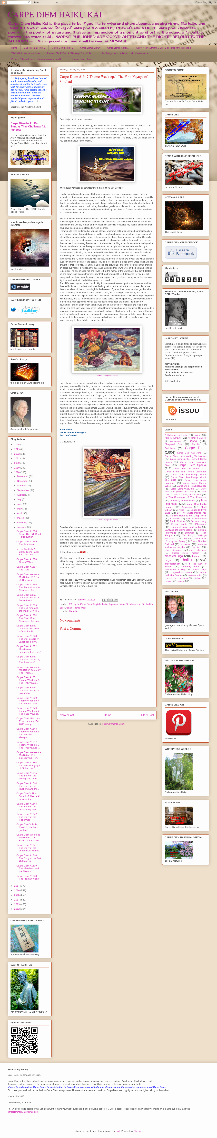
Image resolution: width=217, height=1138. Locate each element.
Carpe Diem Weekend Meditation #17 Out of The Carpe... (28, 577)
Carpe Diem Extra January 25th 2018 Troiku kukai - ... (27, 597)
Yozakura (186, 544)
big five (196, 547)
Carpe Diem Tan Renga (186, 468)
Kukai (181, 510)
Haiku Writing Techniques (187, 494)
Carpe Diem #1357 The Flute (26, 568)
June (20, 504)
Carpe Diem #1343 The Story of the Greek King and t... (27, 806)
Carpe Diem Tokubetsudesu (191, 485)
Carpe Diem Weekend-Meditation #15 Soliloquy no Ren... (28, 755)
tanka (69, 607)
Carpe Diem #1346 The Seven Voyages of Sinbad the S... (28, 765)
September (23, 490)
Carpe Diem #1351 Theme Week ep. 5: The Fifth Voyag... (28, 680)
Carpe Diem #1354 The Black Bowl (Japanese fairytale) (28, 618)
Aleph (198, 435)
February (22, 522)
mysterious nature (182, 572)
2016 (17, 890)
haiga (168, 560)
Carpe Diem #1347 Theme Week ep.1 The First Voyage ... (28, 745)
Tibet (184, 538)
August (21, 494)
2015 (17, 895)
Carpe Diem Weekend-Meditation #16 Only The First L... (28, 670)
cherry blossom (173, 550)
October (21, 485)
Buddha (196, 444)
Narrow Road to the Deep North (188, 515)
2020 (17, 463)
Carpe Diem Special (192, 465)
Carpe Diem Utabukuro (182, 489)
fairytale (97, 604)
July (19, 499)
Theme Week (79, 607)
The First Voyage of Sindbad (107, 375)
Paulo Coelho (177, 521)
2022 (17, 453)
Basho (193, 441)
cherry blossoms (197, 550)
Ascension (175, 441)
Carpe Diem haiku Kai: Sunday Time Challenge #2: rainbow (28, 126)
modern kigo (199, 569)
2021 (17, 458)
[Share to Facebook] (113, 600)
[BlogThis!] (106, 600)
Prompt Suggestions (82, 59)
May (19, 508)
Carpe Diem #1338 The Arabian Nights (28, 877)
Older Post (147, 715)
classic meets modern (185, 553)
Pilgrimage (200, 524)
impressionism (172, 563)
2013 (17, 904)
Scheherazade (133, 604)
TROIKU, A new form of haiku (25, 53)
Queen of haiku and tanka (186, 527)
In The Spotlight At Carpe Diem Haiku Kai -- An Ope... (27, 552)
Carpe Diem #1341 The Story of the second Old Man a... (28, 848)
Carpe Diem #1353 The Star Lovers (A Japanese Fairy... (27, 639)
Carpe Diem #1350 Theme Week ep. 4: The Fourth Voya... (28, 701)
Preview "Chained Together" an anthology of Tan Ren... (38, 59)
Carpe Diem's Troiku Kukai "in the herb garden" (27, 827)
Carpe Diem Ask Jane (189, 453)
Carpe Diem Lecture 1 (34, 48)
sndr (118, 1131)
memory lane (190, 566)
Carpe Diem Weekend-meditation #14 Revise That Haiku (28, 837)
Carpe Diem (86, 604)
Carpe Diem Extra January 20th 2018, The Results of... (28, 659)
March (21, 517)
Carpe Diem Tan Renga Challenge (185, 471)
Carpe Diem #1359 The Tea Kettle (26, 543)
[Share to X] (110, 600)
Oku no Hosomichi (196, 518)
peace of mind (195, 575)
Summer (189, 532)
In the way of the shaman (182, 501)
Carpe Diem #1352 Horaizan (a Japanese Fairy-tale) (28, 649)
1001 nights (73, 604)
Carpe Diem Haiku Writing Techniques (185, 456)
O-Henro (175, 518)
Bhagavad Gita (173, 444)
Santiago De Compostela (178, 529)
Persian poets (179, 524)
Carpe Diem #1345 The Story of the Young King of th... (27, 776)
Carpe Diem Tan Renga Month (188, 474)
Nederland (74, 611)
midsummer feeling (175, 569)
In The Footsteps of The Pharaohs (185, 497)
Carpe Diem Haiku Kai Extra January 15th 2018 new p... (28, 721)
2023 (17, 449)
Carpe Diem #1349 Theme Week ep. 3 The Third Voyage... (28, 711)
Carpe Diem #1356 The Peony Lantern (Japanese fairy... (28, 587)
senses (180, 581)
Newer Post (67, 715)
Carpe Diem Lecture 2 (62, 48)
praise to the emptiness (176, 578)
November (23, 481)
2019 (17, 467)
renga (168, 581)
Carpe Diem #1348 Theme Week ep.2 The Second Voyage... (27, 733)
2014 (17, 899)
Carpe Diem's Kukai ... (118, 48)
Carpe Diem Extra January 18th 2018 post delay (27, 690)
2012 (17, 908)
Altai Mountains (173, 437)
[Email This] (103, 600)
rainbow (197, 578)
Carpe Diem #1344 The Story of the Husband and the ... (28, 786)
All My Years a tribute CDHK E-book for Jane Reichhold (163, 48)
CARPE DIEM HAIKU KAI (55, 14)
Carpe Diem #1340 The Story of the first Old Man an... (28, 858)
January (21, 527)
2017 (17, 885)
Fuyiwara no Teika (183, 491)
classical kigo (174, 556)
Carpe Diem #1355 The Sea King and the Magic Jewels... (28, 608)
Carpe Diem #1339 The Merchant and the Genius (27, 868)
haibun (196, 556)
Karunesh (187, 507)
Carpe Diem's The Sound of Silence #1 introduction (28, 796)
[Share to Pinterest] (116, 600)
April (20, 513)
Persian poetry (198, 521)
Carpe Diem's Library (90, 48)
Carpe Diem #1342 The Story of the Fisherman (26, 817)
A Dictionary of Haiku (176, 435)
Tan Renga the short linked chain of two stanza (125, 53)
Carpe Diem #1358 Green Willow (26, 560)
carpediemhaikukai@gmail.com (23, 1112)
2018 (17, 472)
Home (14, 48)
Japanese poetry (117, 604)
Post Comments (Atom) (113, 724)
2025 (17, 444)
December (23, 476)
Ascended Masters (197, 438)
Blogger (137, 1131)
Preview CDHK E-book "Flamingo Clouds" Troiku (71, 53)
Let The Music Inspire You (191, 512)
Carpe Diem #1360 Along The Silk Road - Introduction (28, 534)
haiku (104, 604)
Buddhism (170, 448)
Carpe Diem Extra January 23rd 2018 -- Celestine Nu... (28, 628)
